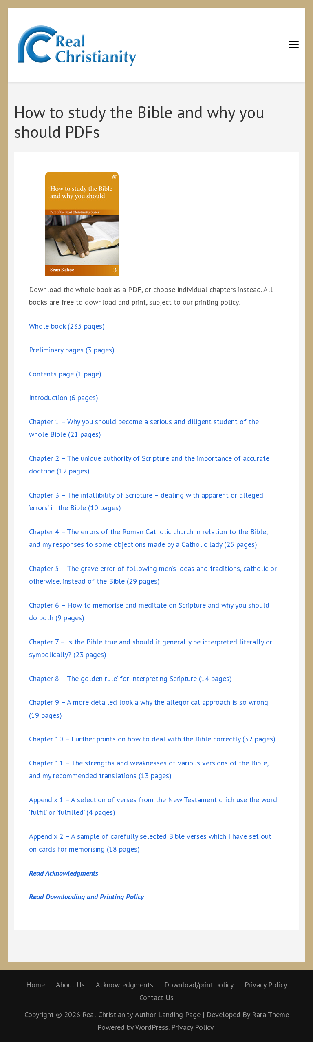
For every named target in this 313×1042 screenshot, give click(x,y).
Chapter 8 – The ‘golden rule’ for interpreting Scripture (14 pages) (130, 678)
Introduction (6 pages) (63, 397)
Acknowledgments (124, 984)
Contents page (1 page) (65, 373)
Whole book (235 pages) (67, 326)
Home (35, 984)
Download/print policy (199, 984)
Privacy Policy (266, 984)
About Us (70, 984)
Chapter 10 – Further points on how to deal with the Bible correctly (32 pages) (152, 738)
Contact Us (156, 997)
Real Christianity (107, 1014)
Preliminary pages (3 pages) (72, 349)
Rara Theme (270, 1014)
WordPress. (152, 1027)
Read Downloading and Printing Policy (86, 896)
